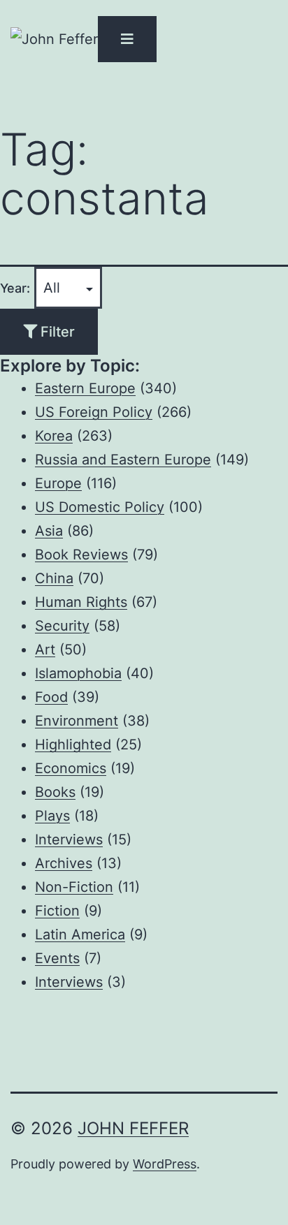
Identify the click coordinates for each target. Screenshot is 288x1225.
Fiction (57, 910)
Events (57, 958)
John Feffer (133, 1128)
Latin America (80, 934)
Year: (15, 288)
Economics (70, 768)
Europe (58, 483)
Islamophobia (78, 673)
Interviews (69, 839)
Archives (63, 863)
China (54, 578)
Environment (76, 720)
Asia (49, 530)
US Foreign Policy (93, 412)
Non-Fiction (74, 887)
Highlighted (73, 744)
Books (55, 792)
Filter (56, 331)
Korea (54, 435)
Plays (52, 815)
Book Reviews (81, 554)
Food (51, 697)
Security (62, 625)
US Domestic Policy (99, 507)
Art (45, 649)
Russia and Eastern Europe (123, 459)
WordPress (164, 1164)
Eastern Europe (85, 388)
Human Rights (81, 602)
